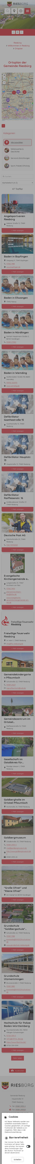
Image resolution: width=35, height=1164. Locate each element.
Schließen (17, 1160)
